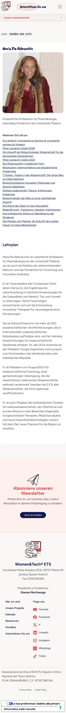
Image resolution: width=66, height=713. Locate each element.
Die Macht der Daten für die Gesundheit (25, 205)
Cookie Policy (40, 690)
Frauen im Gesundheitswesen (20, 225)
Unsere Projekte (14, 608)
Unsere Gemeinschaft (16, 17)
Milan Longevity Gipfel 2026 (19, 148)
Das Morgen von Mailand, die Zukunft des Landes (30, 221)
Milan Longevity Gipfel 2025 (19, 159)
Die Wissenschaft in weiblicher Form (23, 163)
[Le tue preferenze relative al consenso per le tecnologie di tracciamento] (60, 707)
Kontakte (10, 627)
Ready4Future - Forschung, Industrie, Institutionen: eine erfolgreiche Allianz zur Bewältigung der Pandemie (32, 213)
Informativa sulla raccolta (19, 709)
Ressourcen (12, 620)
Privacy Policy (26, 690)
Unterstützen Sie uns (33, 6)
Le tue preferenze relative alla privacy (36, 703)
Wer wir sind (12, 601)
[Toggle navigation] (60, 7)
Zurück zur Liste (20, 34)
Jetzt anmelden (33, 514)
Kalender (10, 614)
